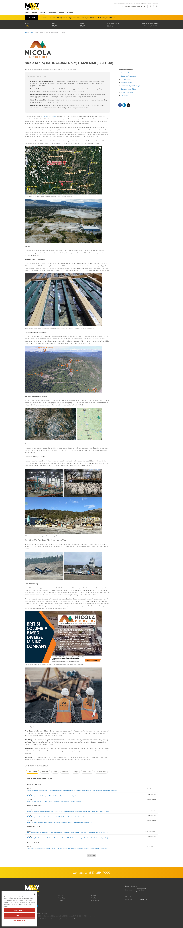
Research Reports (127, 83)
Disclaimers (92, 916)
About (34, 13)
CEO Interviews (126, 79)
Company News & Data (128, 89)
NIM (54, 117)
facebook (154, 7)
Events (62, 13)
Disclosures (125, 95)
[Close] (35, 894)
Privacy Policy (60, 919)
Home (27, 13)
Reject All (19, 915)
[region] (19, 908)
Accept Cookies (19, 910)
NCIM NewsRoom (127, 92)
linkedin (157, 7)
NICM (27, 25)
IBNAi (45, 913)
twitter (151, 7)
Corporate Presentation (129, 76)
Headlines (31, 18)
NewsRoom (52, 13)
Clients (42, 13)
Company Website (127, 73)
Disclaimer (95, 901)
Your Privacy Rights (19, 920)
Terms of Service (71, 919)
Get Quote (141, 890)
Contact (70, 13)
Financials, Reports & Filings (130, 86)
